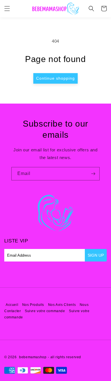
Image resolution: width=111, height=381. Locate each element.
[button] (7, 8)
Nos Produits (33, 305)
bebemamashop (32, 357)
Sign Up (96, 255)
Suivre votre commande (45, 311)
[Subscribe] (93, 173)
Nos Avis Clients (62, 305)
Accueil (12, 305)
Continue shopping (55, 78)
